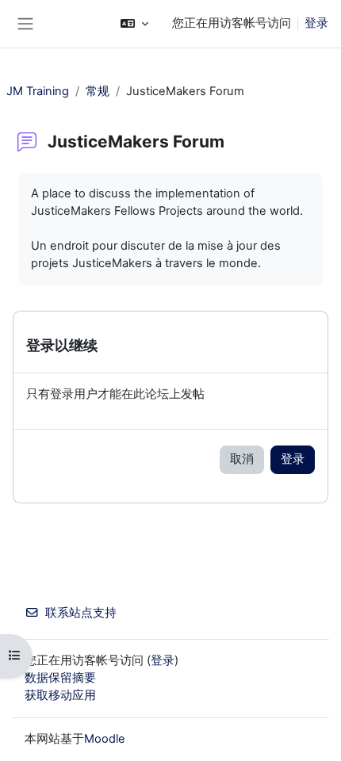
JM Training (37, 91)
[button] (134, 24)
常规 (97, 91)
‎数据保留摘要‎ (60, 678)
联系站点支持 (81, 613)
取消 (242, 459)
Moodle (104, 739)
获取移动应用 (60, 695)
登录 (316, 23)
